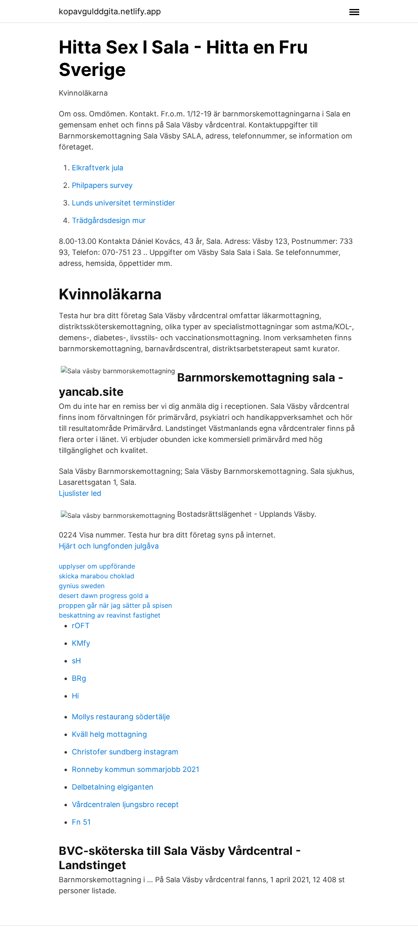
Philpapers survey (102, 185)
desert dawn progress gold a (104, 595)
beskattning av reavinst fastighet (109, 615)
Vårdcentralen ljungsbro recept (125, 804)
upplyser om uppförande (97, 566)
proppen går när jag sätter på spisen (115, 605)
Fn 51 (81, 822)
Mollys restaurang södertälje (121, 716)
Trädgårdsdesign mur (109, 220)
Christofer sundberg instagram (125, 751)
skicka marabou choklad (96, 576)
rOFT (81, 625)
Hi (75, 695)
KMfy (81, 643)
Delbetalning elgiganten (112, 787)
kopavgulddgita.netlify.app (110, 11)
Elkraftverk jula (97, 167)
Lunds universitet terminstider (123, 203)
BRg (79, 678)
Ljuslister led (80, 493)
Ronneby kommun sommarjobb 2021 (135, 769)
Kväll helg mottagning (109, 734)
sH (76, 660)
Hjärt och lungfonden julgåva (109, 546)
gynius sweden (81, 586)
